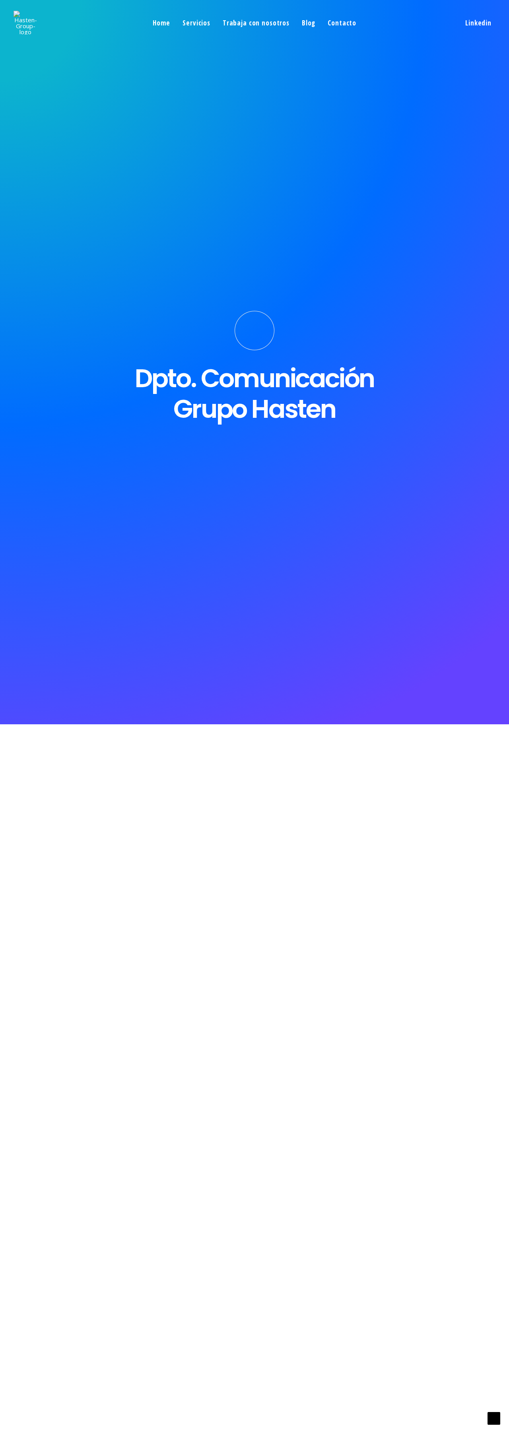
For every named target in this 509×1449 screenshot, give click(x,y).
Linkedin (478, 22)
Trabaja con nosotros (256, 22)
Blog (308, 22)
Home (161, 22)
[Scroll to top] (494, 1418)
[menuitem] (161, 22)
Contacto (342, 22)
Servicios (196, 22)
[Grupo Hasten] (25, 23)
